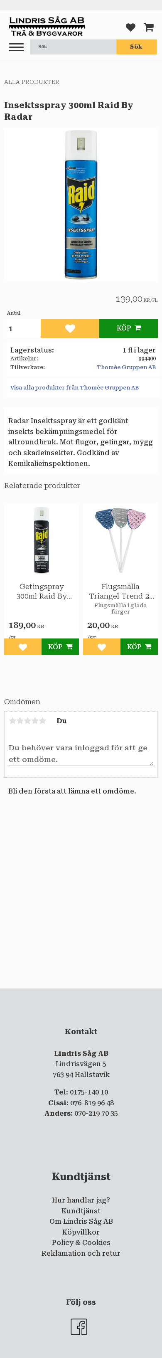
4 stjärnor (35, 721)
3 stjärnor (27, 721)
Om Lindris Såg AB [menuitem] (81, 1221)
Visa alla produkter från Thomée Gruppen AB (74, 387)
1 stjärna (12, 721)
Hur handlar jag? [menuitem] (81, 1200)
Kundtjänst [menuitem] (81, 1211)
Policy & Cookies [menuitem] (81, 1243)
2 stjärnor (20, 721)
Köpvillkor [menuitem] (81, 1232)
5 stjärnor (42, 721)
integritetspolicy (80, 995)
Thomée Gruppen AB (126, 367)
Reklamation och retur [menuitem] (81, 1253)
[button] (16, 47)
